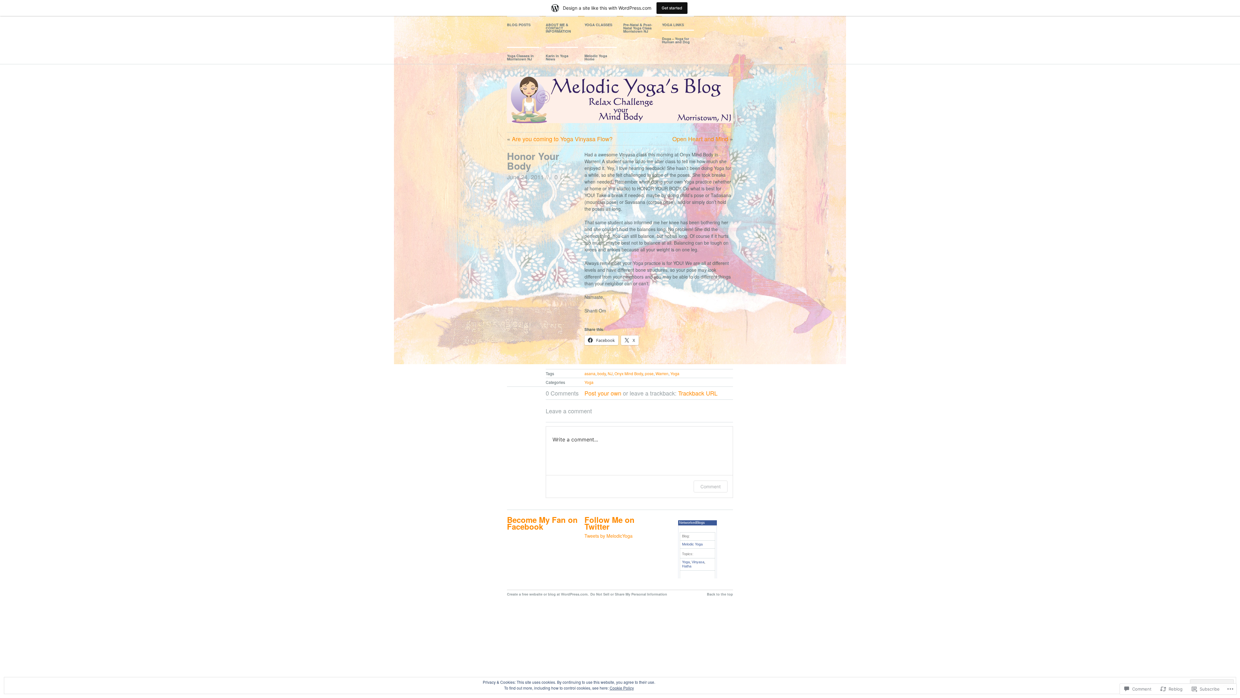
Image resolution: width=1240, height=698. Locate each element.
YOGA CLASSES (598, 24)
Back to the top (720, 594)
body (601, 373)
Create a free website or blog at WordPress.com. (548, 594)
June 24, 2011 (525, 177)
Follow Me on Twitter (609, 523)
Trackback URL (698, 393)
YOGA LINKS (673, 24)
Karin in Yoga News (557, 57)
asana (589, 373)
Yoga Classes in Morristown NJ (520, 57)
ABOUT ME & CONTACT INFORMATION (558, 28)
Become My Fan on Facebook (542, 523)
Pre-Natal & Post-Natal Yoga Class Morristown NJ (637, 28)
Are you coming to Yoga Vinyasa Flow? (562, 138)
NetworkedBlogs (692, 522)
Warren (662, 373)
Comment (710, 486)
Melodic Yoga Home (595, 57)
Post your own (602, 393)
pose (649, 373)
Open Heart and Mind (700, 138)
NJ (610, 373)
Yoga (674, 373)
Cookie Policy (622, 688)
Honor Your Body (533, 161)
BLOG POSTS (519, 24)
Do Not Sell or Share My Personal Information (628, 594)
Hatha (686, 566)
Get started (672, 7)
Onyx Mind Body (629, 373)
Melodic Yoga (692, 544)
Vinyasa (698, 562)
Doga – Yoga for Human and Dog (676, 40)
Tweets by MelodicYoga (608, 536)
